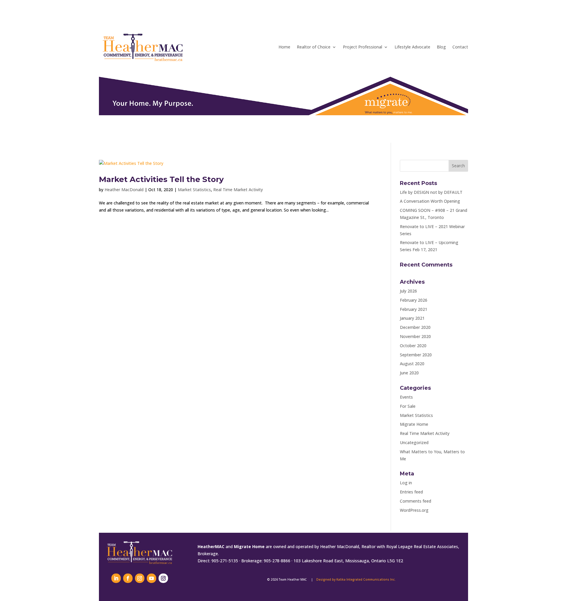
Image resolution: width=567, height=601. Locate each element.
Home (284, 47)
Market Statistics (194, 189)
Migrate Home (414, 424)
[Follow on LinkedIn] (116, 578)
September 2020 (416, 355)
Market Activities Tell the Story (161, 179)
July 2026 (408, 291)
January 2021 (412, 318)
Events (406, 397)
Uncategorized (414, 442)
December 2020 (415, 327)
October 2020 (413, 345)
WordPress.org (414, 510)
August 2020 (412, 363)
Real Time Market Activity (238, 189)
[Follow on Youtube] (151, 578)
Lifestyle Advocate (412, 47)
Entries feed (411, 492)
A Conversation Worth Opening (430, 201)
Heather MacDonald (124, 189)
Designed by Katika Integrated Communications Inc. (356, 579)
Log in (406, 482)
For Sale (408, 406)
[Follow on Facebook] (128, 578)
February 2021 (413, 309)
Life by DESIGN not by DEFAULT (431, 192)
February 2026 (413, 300)
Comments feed (415, 501)
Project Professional (362, 47)
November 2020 (415, 336)
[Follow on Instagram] (139, 578)
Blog (441, 47)
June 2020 (409, 373)
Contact (460, 47)
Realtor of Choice (313, 47)
